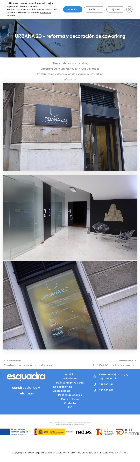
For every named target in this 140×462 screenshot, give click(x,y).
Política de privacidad (70, 382)
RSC (69, 407)
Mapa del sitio (70, 399)
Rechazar (94, 9)
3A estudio (121, 452)
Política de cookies (70, 395)
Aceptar (72, 9)
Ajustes (115, 9)
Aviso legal (70, 378)
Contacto (70, 403)
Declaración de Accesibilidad (62, 388)
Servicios (70, 374)
